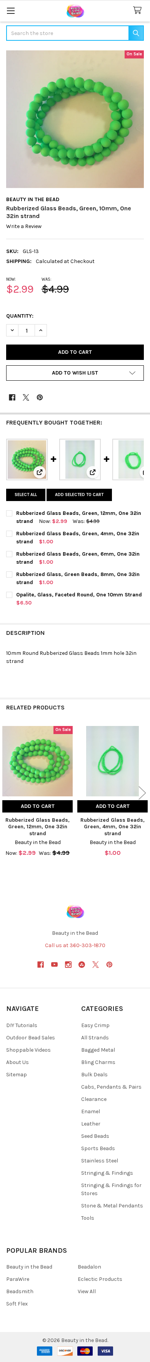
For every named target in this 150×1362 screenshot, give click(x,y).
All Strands (95, 1037)
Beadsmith (19, 1291)
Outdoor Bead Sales (30, 1037)
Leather (90, 1124)
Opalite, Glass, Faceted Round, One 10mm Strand (79, 594)
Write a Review (24, 226)
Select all (26, 494)
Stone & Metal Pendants (112, 1205)
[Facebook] (12, 397)
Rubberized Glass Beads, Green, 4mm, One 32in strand (112, 827)
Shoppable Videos (28, 1050)
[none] (75, 119)
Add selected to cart (79, 494)
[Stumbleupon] (82, 965)
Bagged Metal (98, 1050)
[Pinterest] (40, 397)
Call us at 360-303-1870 (75, 945)
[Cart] (139, 10)
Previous (7, 792)
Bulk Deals (94, 1074)
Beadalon (89, 1267)
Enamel (90, 1111)
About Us (17, 1062)
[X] (26, 397)
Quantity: (19, 316)
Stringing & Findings (107, 1173)
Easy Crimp (95, 1025)
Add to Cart (38, 806)
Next (142, 792)
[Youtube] (54, 965)
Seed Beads (95, 1136)
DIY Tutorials (21, 1025)
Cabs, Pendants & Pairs (111, 1087)
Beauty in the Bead (29, 1267)
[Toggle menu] (10, 10)
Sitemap (16, 1074)
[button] (75, 373)
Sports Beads (98, 1148)
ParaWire (17, 1279)
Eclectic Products (100, 1279)
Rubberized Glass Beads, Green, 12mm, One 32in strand (37, 827)
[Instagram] (68, 965)
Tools (87, 1218)
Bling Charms (98, 1062)
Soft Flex (17, 1303)
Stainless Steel (99, 1160)
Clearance (94, 1099)
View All (87, 1291)
